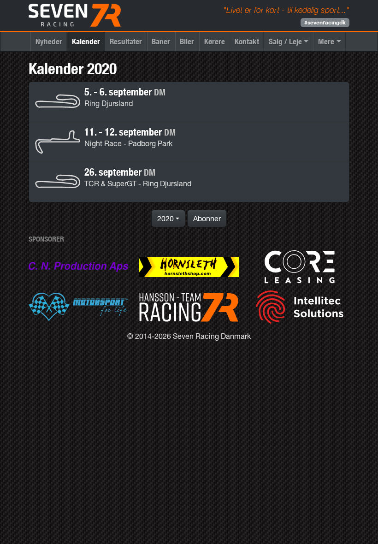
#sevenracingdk (325, 22)
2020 (165, 218)
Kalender (86, 41)
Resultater (126, 41)
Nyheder (48, 41)
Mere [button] (326, 41)
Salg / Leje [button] (285, 41)
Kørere (214, 41)
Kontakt (247, 41)
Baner (161, 41)
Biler (187, 41)
